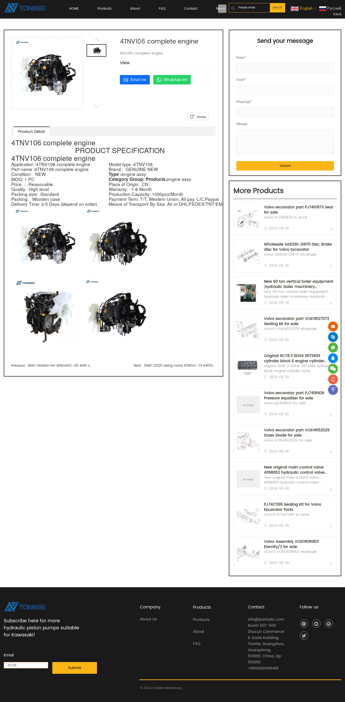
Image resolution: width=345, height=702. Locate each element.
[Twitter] (304, 635)
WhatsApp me (175, 80)
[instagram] (329, 623)
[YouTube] (316, 623)
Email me (138, 80)
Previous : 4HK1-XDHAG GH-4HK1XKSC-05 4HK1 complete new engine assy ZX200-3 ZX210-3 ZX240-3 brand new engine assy (52, 365)
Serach (277, 7)
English (306, 8)
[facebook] (304, 623)
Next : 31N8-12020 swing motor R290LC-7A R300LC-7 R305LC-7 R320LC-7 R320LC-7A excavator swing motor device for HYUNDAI (174, 365)
